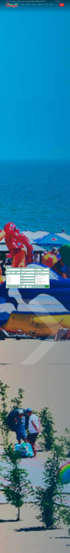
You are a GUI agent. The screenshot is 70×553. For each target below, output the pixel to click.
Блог (47, 4)
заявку (62, 5)
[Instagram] (7, 1)
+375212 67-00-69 (41, 1)
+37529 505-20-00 (33, 1)
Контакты (51, 4)
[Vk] (6, 1)
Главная (22, 4)
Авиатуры (34, 4)
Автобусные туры (41, 4)
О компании (28, 4)
